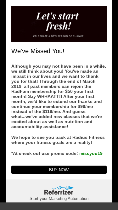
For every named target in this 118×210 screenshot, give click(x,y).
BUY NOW (59, 169)
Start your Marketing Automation (59, 198)
